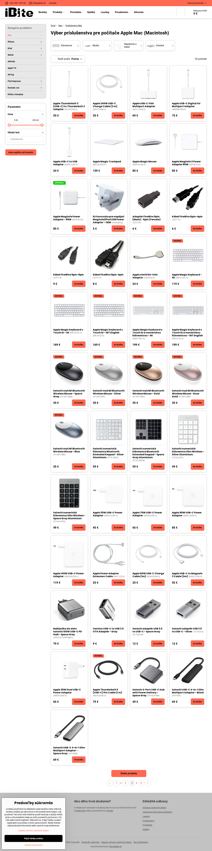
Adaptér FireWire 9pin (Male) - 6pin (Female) (146, 218)
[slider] (9, 125)
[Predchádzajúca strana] (110, 783)
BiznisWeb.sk (116, 846)
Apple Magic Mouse (144, 161)
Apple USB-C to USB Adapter (65, 163)
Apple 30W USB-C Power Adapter (107, 514)
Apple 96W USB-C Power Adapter (187, 514)
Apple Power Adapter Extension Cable (106, 575)
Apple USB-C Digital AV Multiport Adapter (186, 105)
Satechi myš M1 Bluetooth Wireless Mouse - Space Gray (69, 393)
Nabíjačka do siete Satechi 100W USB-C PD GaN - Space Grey (67, 631)
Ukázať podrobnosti (34, 845)
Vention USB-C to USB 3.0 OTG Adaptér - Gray (108, 630)
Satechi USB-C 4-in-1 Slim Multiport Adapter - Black (188, 691)
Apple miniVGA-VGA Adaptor (145, 276)
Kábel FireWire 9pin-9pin (68, 274)
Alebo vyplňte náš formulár (20, 152)
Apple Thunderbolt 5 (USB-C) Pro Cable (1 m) (107, 691)
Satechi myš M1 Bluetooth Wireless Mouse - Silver (109, 392)
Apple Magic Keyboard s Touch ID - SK (68, 331)
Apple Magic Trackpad (107, 161)
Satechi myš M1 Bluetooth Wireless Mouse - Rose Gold (188, 393)
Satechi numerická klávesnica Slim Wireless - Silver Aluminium (188, 451)
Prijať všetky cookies (33, 838)
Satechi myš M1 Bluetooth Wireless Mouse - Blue (69, 450)
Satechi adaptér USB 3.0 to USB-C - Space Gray (147, 630)
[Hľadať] (181, 12)
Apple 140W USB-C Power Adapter (68, 575)
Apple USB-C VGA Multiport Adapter (143, 105)
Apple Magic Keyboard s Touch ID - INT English (108, 331)
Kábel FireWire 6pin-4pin (187, 216)
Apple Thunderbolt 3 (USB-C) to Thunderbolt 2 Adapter (69, 106)
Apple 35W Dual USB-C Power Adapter (67, 691)
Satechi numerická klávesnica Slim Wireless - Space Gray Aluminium (69, 515)
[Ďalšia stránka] (148, 783)
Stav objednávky (140, 842)
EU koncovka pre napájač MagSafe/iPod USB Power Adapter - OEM (108, 219)
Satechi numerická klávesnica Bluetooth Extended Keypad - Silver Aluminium (108, 453)
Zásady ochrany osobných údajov (116, 842)
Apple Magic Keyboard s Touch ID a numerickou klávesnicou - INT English (187, 332)
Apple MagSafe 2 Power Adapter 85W (186, 163)
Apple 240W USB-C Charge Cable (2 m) (105, 105)
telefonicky (81, 811)
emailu (110, 811)
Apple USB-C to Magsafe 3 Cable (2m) (187, 575)
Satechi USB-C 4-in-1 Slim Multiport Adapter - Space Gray (69, 750)
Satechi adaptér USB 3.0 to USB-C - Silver (187, 630)
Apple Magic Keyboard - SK (187, 276)
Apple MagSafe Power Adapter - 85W (66, 218)
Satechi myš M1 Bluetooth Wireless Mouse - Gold (148, 392)
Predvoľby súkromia (90, 842)
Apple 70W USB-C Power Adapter (147, 514)
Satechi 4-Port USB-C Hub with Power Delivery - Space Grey (148, 692)
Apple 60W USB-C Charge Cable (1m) (148, 575)
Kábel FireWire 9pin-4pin (108, 274)
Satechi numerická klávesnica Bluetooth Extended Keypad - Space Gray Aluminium (148, 453)
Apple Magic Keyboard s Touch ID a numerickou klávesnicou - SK (147, 332)
